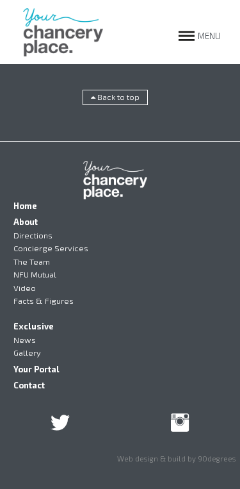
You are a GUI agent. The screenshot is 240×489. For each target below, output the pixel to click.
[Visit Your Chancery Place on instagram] (180, 426)
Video (24, 288)
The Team (31, 261)
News (24, 340)
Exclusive (33, 326)
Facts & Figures (43, 300)
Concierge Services (50, 248)
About (25, 222)
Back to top (117, 97)
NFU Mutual (34, 274)
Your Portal (36, 369)
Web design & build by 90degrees (176, 458)
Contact (29, 385)
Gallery (27, 352)
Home (25, 206)
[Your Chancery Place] (63, 32)
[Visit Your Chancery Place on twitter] (60, 426)
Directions (32, 235)
